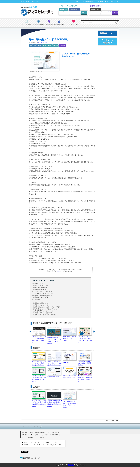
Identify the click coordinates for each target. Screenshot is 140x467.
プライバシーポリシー (53, 432)
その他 (39, 45)
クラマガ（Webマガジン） (29, 437)
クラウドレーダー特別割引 (107, 41)
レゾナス (58, 445)
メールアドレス (62, 11)
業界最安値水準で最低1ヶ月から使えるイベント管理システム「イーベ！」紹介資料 (54, 340)
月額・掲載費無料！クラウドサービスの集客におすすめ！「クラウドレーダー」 (69, 404)
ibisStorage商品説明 (53, 377)
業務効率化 (62, 45)
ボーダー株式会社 (43, 42)
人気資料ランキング (90, 1)
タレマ (42, 445)
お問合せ (37, 435)
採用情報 (42, 437)
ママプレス (27, 445)
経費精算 (55, 45)
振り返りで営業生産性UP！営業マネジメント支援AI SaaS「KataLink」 (54, 363)
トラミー (38, 442)
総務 (31, 45)
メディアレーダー (28, 442)
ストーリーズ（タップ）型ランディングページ (69, 376)
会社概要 (24, 432)
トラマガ (46, 442)
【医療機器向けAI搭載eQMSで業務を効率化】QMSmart (85, 363)
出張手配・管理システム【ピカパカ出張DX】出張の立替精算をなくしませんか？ (39, 378)
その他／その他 (47, 45)
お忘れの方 (78, 11)
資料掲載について (103, 1)
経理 (35, 45)
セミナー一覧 (114, 1)
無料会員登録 (63, 9)
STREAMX (66, 362)
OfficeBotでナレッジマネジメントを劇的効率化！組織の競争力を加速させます (39, 339)
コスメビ (35, 445)
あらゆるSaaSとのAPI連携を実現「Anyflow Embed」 (69, 338)
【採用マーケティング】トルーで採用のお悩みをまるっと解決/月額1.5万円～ (85, 339)
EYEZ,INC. (71, 465)
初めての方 (79, 1)
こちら (58, 271)
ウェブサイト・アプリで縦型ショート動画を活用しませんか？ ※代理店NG (85, 378)
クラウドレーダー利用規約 (37, 432)
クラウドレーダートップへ (30, 426)
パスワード (75, 11)
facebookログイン (74, 9)
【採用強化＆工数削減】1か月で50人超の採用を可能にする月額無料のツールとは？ (54, 403)
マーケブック (56, 442)
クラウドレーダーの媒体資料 (50, 435)
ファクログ (50, 445)
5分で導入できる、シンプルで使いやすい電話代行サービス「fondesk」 (39, 363)
